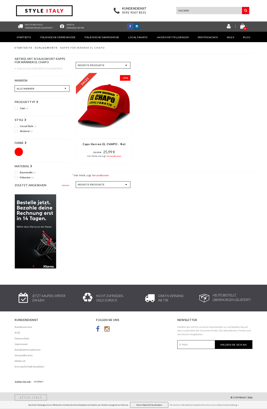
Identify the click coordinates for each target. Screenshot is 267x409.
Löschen (65, 185)
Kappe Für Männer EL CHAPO (82, 47)
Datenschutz (22, 338)
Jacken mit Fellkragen (173, 37)
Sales (230, 37)
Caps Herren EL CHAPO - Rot (104, 144)
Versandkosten (114, 156)
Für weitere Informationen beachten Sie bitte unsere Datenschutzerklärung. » (204, 405)
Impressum (21, 344)
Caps (24, 108)
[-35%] (104, 105)
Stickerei (26, 131)
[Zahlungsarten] (39, 382)
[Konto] (229, 27)
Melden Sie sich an (233, 344)
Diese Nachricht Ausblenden (149, 405)
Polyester (27, 177)
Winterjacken (208, 37)
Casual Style (28, 126)
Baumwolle (28, 172)
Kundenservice (23, 326)
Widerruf (20, 360)
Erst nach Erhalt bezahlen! (29, 366)
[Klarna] (42, 231)
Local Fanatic (138, 37)
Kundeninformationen (27, 349)
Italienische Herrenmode (58, 37)
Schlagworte (46, 47)
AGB (17, 332)
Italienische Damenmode (101, 37)
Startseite (24, 37)
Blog (246, 37)
